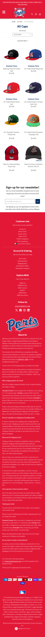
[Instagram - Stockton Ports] (24, 310)
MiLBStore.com (22, 285)
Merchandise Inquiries (22, 268)
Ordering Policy (22, 261)
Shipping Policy (22, 263)
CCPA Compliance (22, 241)
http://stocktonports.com (13, 561)
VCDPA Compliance (22, 239)
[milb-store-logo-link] (23, 594)
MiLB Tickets (22, 293)
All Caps (19, 21)
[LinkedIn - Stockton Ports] (28, 310)
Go (38, 201)
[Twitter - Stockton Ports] (16, 310)
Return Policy (22, 231)
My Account (22, 258)
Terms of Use (23, 236)
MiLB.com (23, 283)
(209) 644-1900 (22, 359)
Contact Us (22, 229)
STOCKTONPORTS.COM (22, 306)
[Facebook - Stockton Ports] (20, 310)
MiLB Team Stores (22, 295)
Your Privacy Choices (23, 244)
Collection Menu (22, 41)
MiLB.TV (22, 290)
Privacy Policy (22, 234)
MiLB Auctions (22, 288)
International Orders (22, 266)
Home (13, 21)
